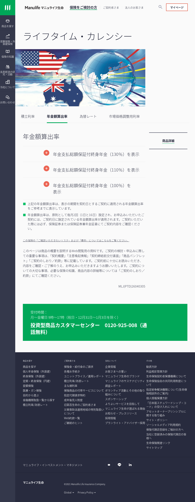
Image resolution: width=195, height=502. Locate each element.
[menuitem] (7, 22)
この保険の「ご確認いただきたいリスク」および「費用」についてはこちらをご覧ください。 (76, 240)
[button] (84, 154)
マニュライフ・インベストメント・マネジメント (53, 465)
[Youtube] (110, 466)
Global (68, 492)
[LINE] (120, 466)
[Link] (7, 7)
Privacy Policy (85, 492)
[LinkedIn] (131, 466)
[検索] (160, 7)
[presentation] (7, 22)
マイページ (177, 7)
